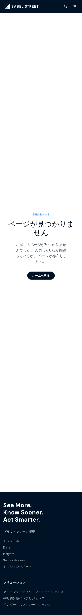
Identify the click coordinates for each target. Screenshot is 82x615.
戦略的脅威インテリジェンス (24, 598)
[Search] (65, 6)
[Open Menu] (75, 6)
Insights (8, 554)
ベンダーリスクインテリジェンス (27, 605)
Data (6, 547)
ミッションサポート (17, 567)
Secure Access (14, 560)
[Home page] (21, 6)
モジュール (11, 541)
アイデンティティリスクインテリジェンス (33, 592)
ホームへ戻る (41, 275)
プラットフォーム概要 (19, 532)
